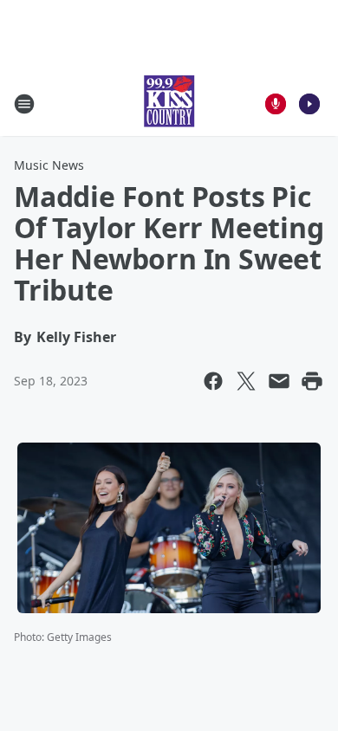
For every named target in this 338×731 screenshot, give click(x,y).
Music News (49, 165)
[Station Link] (169, 103)
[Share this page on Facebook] (213, 381)
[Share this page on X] (246, 381)
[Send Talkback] (275, 104)
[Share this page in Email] (279, 381)
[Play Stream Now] (309, 104)
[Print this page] (312, 381)
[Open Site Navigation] (24, 104)
